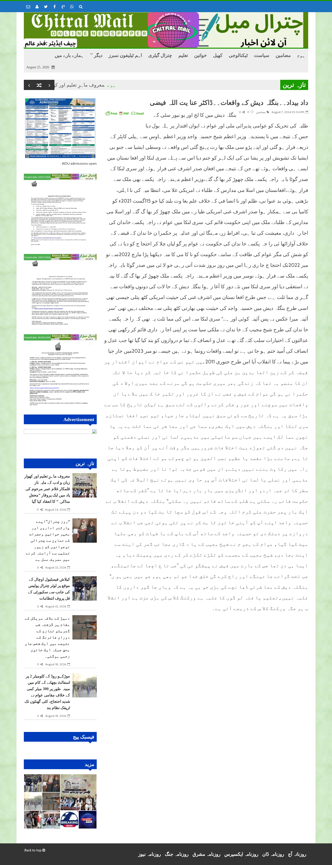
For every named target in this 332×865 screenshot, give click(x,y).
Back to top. (33, 850)
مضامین (260, 112)
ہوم (128, 85)
